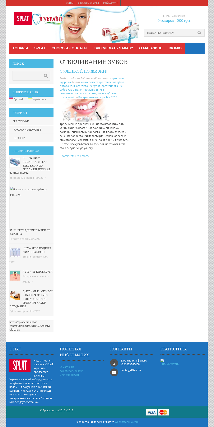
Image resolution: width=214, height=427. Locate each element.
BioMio (175, 48)
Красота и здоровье (27, 129)
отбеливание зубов (88, 86)
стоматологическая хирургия (78, 93)
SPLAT (39, 48)
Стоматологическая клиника (86, 89)
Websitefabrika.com (127, 422)
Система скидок (69, 375)
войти (70, 2)
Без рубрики (21, 121)
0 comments (67, 156)
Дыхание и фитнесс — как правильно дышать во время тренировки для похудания (31, 299)
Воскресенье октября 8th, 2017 (97, 97)
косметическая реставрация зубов (102, 82)
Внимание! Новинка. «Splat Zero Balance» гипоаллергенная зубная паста (29, 166)
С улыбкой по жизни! (83, 71)
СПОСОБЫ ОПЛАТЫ (88, 2)
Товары (20, 48)
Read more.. (82, 156)
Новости (19, 138)
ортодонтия (67, 86)
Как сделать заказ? (113, 48)
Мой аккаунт (110, 2)
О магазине (150, 48)
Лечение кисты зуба (37, 271)
